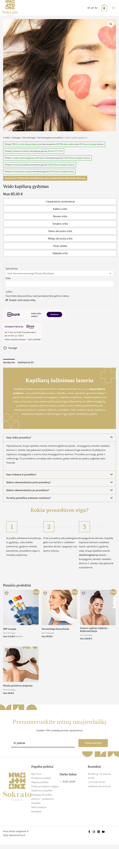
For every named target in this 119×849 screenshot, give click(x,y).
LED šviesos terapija (88, 144)
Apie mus (36, 773)
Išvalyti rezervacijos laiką (22, 300)
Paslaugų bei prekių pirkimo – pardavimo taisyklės (42, 798)
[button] (111, 24)
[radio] (60, 201)
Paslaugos (16, 137)
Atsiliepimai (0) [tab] (25, 362)
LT (92, 7)
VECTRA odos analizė (65, 144)
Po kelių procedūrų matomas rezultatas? (28, 498)
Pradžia (6, 137)
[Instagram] (94, 831)
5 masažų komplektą (21, 164)
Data (8, 278)
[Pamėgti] (7, 593)
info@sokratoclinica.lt (99, 786)
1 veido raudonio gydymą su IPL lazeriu (28, 158)
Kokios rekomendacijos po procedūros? (27, 490)
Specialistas (12, 268)
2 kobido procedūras (21, 151)
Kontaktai (36, 811)
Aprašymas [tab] (9, 362)
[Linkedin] (98, 831)
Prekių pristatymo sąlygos (45, 786)
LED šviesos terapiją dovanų (62, 171)
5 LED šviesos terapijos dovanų (61, 164)
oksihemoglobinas (88, 554)
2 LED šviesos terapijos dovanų (76, 158)
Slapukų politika (39, 782)
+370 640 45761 (97, 782)
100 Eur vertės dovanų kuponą (25, 144)
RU (96, 7)
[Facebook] (89, 831)
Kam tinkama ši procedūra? (21, 474)
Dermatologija (29, 137)
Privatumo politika (41, 778)
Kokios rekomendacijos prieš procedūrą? (28, 482)
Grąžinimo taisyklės (41, 790)
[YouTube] (103, 831)
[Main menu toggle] (113, 8)
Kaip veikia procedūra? (18, 437)
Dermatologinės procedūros (50, 137)
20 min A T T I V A (55, 151)
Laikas (9, 291)
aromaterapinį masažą (22, 171)
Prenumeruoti (93, 743)
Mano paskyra (38, 807)
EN (89, 7)
